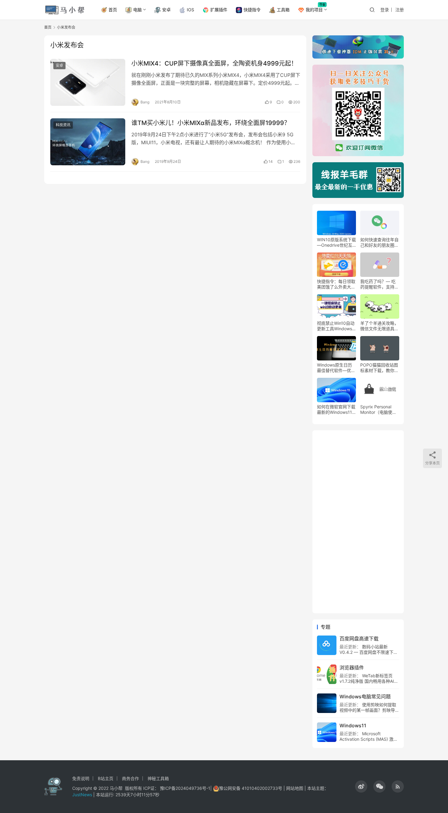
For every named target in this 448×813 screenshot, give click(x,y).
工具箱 (283, 9)
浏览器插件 (352, 667)
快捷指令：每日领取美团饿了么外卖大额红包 (336, 284)
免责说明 (80, 778)
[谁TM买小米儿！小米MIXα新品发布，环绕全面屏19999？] (87, 141)
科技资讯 (63, 125)
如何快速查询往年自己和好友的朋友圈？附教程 (379, 242)
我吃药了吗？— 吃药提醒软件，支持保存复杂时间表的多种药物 (379, 284)
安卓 (166, 9)
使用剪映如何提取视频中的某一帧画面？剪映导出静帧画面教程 (369, 710)
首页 (112, 9)
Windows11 (353, 725)
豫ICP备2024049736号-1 (185, 788)
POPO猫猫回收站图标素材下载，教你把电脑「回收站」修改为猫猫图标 (379, 367)
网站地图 (294, 788)
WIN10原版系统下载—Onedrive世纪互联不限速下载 (336, 242)
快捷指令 (252, 9)
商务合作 (130, 778)
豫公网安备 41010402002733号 (251, 788)
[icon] (361, 786)
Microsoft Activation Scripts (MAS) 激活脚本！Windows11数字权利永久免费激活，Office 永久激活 (369, 742)
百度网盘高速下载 (359, 639)
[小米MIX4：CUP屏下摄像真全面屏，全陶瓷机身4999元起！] (87, 82)
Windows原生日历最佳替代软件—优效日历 (336, 367)
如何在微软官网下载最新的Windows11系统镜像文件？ (336, 409)
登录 (384, 9)
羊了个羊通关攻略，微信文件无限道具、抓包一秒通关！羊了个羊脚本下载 (379, 326)
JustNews (82, 794)
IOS (190, 9)
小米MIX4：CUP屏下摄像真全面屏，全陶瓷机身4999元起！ (214, 63)
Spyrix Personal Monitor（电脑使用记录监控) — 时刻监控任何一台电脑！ (379, 409)
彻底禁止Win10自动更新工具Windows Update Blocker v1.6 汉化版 (335, 326)
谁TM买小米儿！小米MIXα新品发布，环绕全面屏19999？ (210, 123)
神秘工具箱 (158, 778)
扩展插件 (218, 9)
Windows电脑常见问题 (365, 696)
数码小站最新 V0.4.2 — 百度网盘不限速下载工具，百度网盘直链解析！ (369, 652)
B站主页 (105, 778)
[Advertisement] (358, 521)
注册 (399, 9)
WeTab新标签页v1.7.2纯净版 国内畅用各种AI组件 (369, 681)
